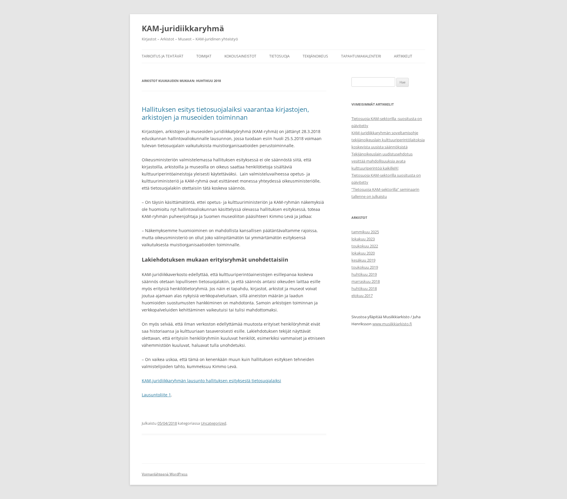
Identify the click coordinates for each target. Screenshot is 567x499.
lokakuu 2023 (363, 239)
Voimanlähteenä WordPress (165, 474)
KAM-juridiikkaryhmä (183, 28)
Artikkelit (403, 56)
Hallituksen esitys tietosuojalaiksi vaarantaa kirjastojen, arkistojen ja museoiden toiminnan (225, 113)
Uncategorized (213, 423)
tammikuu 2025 (365, 231)
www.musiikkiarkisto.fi (392, 323)
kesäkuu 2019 (363, 260)
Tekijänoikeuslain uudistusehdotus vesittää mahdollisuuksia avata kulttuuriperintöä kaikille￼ (382, 161)
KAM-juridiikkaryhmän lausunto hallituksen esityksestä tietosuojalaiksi (211, 380)
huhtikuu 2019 (364, 274)
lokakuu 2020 (363, 253)
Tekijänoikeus (315, 56)
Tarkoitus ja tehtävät (162, 56)
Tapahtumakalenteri (361, 56)
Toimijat (203, 56)
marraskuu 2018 (365, 281)
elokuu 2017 (362, 295)
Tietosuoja (279, 56)
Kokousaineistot (240, 56)
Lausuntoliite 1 (156, 395)
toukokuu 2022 (364, 246)
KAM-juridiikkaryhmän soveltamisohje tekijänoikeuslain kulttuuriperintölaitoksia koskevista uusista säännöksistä (388, 140)
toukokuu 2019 (364, 267)
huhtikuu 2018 (364, 288)
